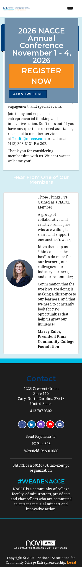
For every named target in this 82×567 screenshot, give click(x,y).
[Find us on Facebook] (22, 424)
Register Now (42, 76)
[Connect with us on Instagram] (41, 424)
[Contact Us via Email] (59, 424)
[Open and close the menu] (55, 8)
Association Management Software (41, 548)
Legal (71, 562)
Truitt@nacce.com (29, 138)
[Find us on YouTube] (50, 424)
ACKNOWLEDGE (28, 94)
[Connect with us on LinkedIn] (31, 424)
